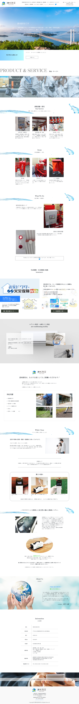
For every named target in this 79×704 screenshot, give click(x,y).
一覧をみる (32, 57)
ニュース (46, 4)
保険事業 (31, 4)
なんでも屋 (36, 4)
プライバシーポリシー (39, 700)
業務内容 (26, 4)
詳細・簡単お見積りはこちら (9, 311)
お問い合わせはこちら (39, 679)
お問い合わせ (51, 4)
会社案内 (41, 4)
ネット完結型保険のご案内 (59, 311)
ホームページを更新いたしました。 (39, 52)
